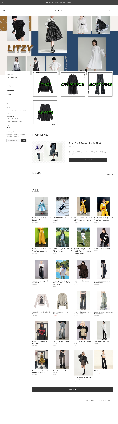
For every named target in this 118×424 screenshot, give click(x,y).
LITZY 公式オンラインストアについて (17, 110)
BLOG (10, 114)
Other (8, 103)
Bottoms (9, 86)
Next (114, 45)
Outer (8, 99)
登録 (24, 140)
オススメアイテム (12, 77)
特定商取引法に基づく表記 (15, 121)
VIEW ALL (110, 174)
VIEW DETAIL (88, 160)
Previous (4, 45)
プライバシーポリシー (13, 118)
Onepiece (10, 90)
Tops (8, 81)
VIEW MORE (73, 389)
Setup (8, 95)
